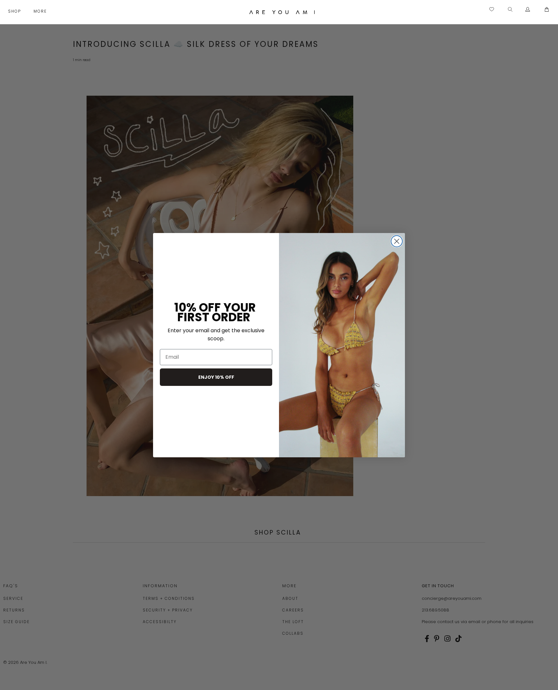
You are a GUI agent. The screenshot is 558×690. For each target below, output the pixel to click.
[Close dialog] (396, 241)
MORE (41, 11)
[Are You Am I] (282, 12)
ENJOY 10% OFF (216, 377)
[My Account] (528, 9)
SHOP (15, 11)
